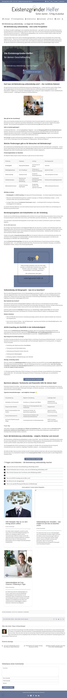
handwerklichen (24, 130)
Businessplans (18, 354)
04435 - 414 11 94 (13, 1)
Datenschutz (42, 692)
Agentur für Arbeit (28, 227)
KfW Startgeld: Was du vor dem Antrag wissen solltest (17, 522)
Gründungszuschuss (10, 170)
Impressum (37, 692)
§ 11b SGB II (47, 309)
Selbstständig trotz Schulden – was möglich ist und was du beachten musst (49, 523)
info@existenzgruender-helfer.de (25, 1)
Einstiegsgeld (8, 165)
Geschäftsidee (27, 345)
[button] (62, 18)
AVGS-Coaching (9, 174)
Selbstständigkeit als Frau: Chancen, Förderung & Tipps (16, 583)
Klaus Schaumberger (10, 526)
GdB (39, 124)
